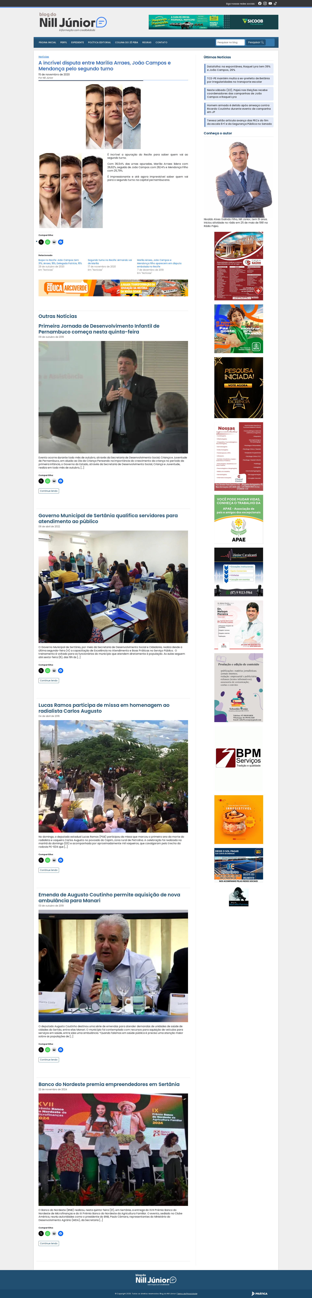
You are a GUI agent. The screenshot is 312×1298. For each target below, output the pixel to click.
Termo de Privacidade (187, 1293)
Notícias (44, 57)
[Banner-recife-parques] (238, 329)
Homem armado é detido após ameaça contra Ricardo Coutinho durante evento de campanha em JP (239, 109)
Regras (146, 42)
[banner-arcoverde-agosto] (113, 288)
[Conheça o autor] (238, 178)
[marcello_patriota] (238, 896)
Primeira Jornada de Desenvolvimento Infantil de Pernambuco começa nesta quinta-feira (99, 328)
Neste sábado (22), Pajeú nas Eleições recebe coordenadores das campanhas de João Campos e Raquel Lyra (237, 94)
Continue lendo (49, 491)
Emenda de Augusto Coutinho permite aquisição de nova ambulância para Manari (109, 897)
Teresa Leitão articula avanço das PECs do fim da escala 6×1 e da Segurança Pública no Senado (239, 122)
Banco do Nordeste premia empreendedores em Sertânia (109, 1084)
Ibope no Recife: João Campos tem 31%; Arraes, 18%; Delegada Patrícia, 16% (60, 261)
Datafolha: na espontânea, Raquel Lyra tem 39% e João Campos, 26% (239, 68)
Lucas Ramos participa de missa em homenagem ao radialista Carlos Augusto (104, 708)
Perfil (63, 42)
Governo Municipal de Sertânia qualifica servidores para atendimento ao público (108, 518)
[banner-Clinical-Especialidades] (238, 456)
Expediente (77, 42)
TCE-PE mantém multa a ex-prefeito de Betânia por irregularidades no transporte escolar (238, 80)
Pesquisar (254, 42)
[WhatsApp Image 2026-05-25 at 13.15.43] (238, 266)
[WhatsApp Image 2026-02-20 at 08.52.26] (238, 387)
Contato (161, 42)
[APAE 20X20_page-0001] (238, 519)
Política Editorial (99, 42)
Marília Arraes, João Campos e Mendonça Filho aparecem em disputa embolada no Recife (159, 263)
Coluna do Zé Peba (126, 42)
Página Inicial (47, 42)
